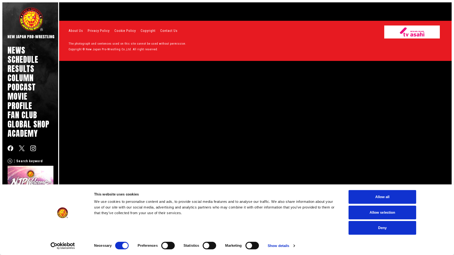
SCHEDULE (23, 59)
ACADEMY (23, 133)
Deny (382, 228)
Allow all (382, 197)
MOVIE (17, 96)
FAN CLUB (22, 115)
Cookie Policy (125, 31)
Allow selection (382, 212)
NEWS (16, 50)
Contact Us (169, 31)
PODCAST (22, 87)
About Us (76, 31)
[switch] (168, 245)
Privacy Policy (99, 31)
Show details (278, 246)
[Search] (10, 161)
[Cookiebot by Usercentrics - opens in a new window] (62, 245)
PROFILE (20, 106)
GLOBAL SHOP (28, 124)
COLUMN (21, 78)
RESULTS (21, 69)
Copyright (148, 31)
